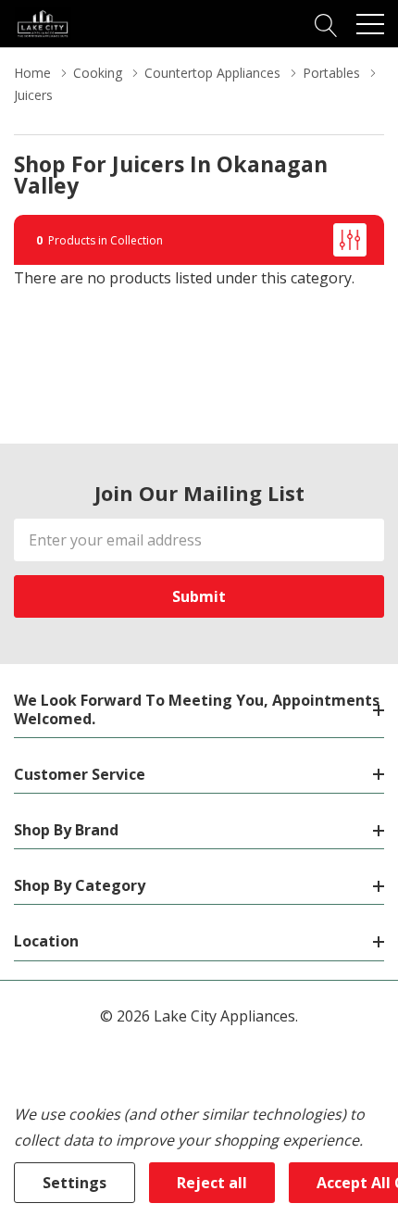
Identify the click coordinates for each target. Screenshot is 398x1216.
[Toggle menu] (370, 24)
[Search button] (326, 23)
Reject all (212, 1182)
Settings (74, 1182)
